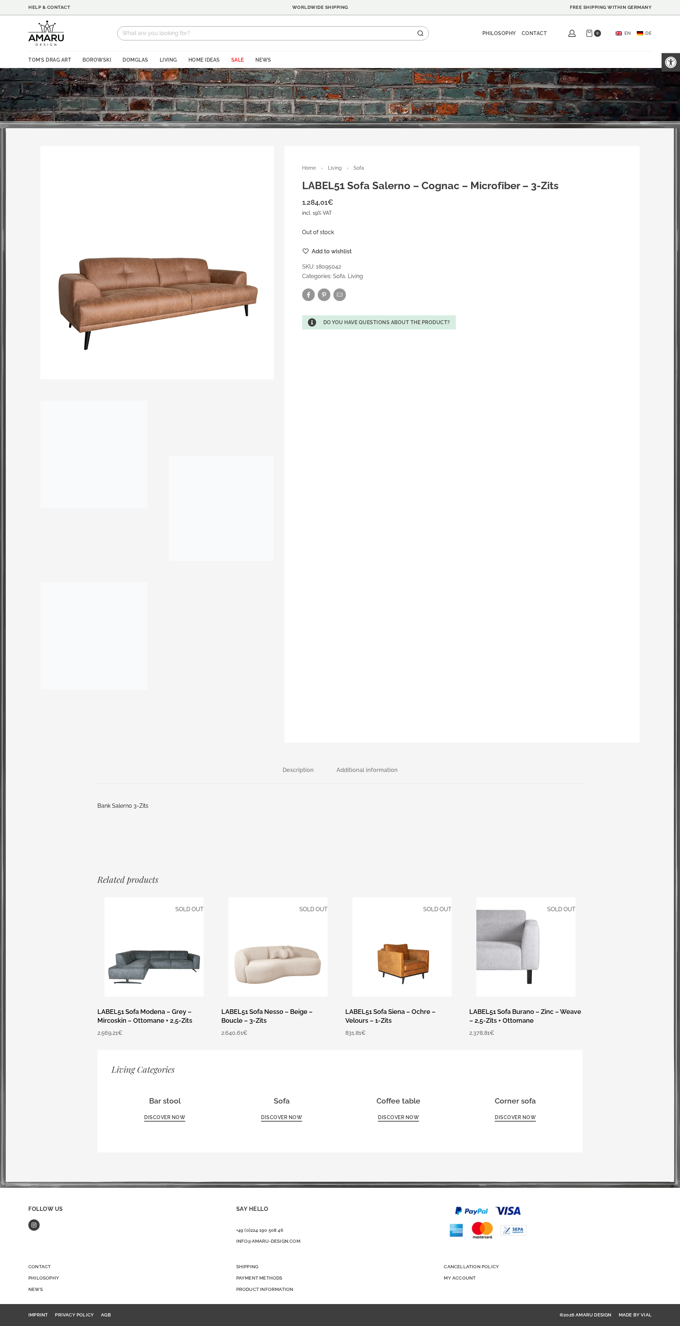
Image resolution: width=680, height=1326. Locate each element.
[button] (379, 322)
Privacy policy (74, 1314)
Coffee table (398, 1100)
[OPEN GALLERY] (157, 262)
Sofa (358, 168)
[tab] (298, 770)
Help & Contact (49, 7)
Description (298, 770)
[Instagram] (34, 1225)
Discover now (164, 1117)
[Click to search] (421, 33)
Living (335, 168)
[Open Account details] (572, 33)
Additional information (367, 770)
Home (309, 168)
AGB (106, 1314)
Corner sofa (515, 1100)
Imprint (38, 1314)
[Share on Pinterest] (324, 294)
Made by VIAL (635, 1314)
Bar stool (165, 1100)
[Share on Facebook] (308, 294)
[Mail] (339, 294)
